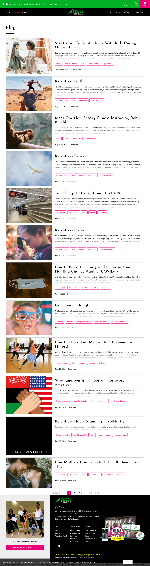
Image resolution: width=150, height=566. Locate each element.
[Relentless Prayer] (29, 242)
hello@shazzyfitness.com (88, 554)
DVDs (56, 531)
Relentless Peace (70, 156)
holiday (70, 321)
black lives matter (80, 401)
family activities (71, 63)
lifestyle (102, 212)
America (59, 321)
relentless (83, 100)
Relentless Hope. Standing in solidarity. (90, 421)
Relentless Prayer (70, 230)
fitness (66, 138)
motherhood (95, 474)
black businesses (63, 401)
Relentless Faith (69, 81)
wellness (105, 288)
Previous (54, 493)
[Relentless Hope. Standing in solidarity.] (29, 436)
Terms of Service (91, 531)
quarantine (108, 63)
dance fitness (61, 363)
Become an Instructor (25, 547)
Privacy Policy (90, 533)
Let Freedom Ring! (71, 305)
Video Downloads (61, 536)
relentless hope (120, 435)
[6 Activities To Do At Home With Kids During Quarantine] (29, 56)
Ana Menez (60, 212)
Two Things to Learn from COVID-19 (87, 193)
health (84, 288)
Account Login (75, 533)
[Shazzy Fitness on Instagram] (7, 4)
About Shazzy (75, 531)
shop (126, 12)
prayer (81, 175)
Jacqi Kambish (94, 63)
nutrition (94, 288)
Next (97, 493)
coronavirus (73, 212)
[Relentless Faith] (29, 93)
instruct (114, 12)
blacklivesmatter (80, 435)
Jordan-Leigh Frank (98, 363)
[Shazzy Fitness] (75, 12)
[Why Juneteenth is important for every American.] (29, 395)
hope (108, 435)
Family (58, 63)
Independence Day (84, 321)
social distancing (101, 321)
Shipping (88, 536)
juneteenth (102, 401)
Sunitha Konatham (119, 321)
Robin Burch (90, 138)
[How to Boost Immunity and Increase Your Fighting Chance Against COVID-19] (29, 280)
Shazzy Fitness (64, 557)
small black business (119, 401)
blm (92, 401)
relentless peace (106, 175)
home (9, 12)
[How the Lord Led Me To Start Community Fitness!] (29, 355)
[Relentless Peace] (29, 168)
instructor (77, 138)
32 (89, 493)
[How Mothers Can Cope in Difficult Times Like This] (29, 473)
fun (82, 63)
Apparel (57, 533)
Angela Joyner (62, 100)
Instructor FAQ (75, 541)
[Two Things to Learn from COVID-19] (29, 205)
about (25, 12)
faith (73, 100)
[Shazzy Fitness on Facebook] (4, 4)
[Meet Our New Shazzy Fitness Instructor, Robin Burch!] (29, 131)
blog (17, 12)
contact (140, 12)
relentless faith (97, 100)
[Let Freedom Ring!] (29, 318)
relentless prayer (106, 249)
